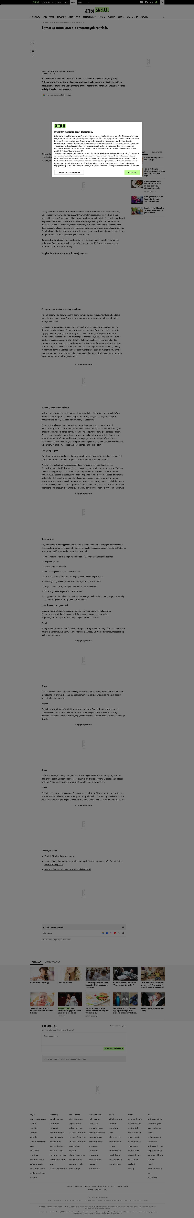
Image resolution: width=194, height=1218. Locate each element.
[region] (97, 149)
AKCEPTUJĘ (132, 172)
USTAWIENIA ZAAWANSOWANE (69, 172)
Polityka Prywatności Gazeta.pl (121, 166)
